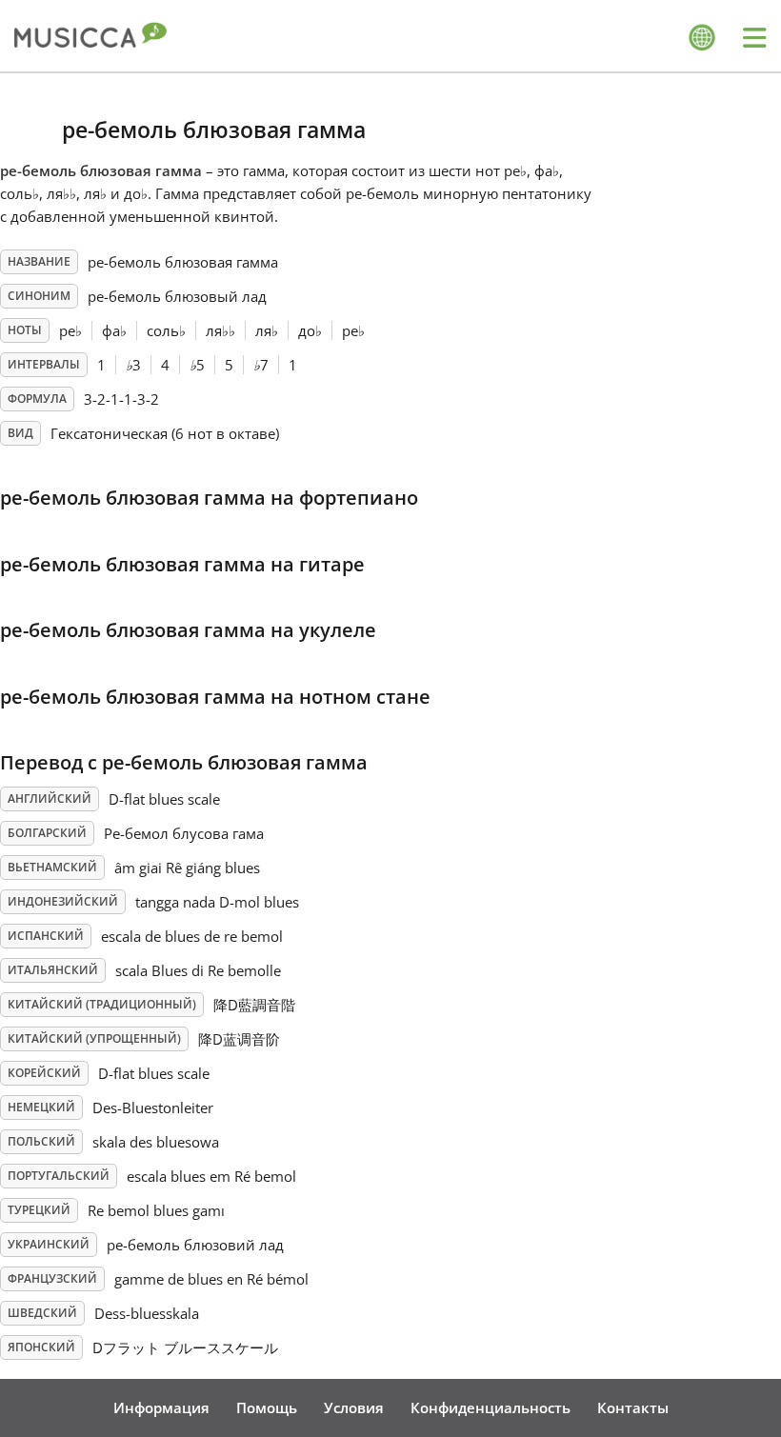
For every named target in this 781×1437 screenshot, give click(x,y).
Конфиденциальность (491, 1407)
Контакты (633, 1407)
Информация (161, 1407)
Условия (354, 1407)
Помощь (266, 1407)
